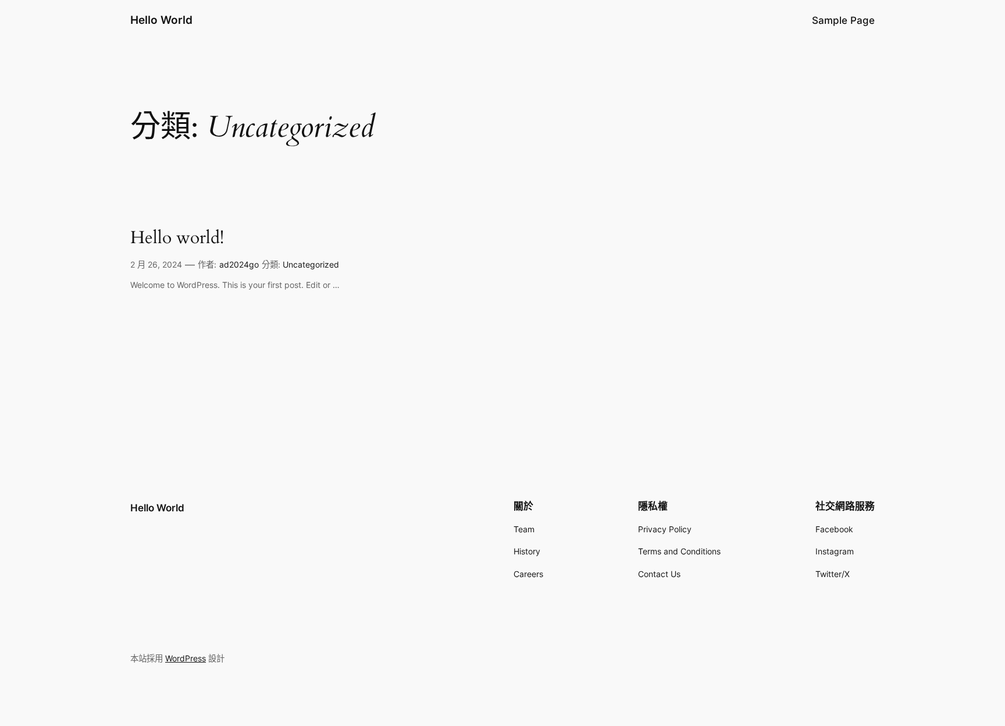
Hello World (161, 20)
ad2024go (239, 264)
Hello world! (177, 238)
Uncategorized (311, 264)
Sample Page (843, 20)
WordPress (185, 658)
